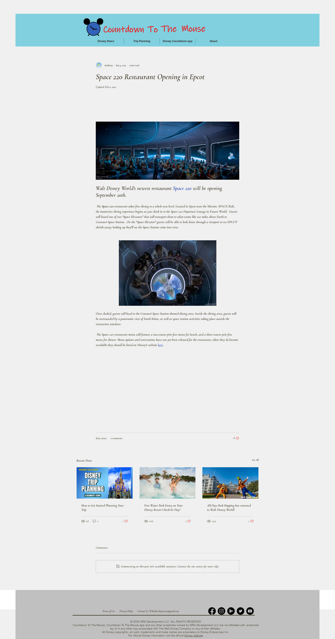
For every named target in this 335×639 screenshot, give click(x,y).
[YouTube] (250, 611)
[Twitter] (240, 611)
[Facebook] (212, 611)
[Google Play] (231, 611)
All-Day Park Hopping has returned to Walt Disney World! (229, 507)
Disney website (193, 635)
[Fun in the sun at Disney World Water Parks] (168, 483)
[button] (142, 41)
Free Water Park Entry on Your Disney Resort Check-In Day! (163, 507)
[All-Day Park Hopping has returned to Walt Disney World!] (230, 483)
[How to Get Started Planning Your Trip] (105, 483)
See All (255, 460)
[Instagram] (221, 611)
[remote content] (167, 107)
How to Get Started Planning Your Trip (102, 507)
